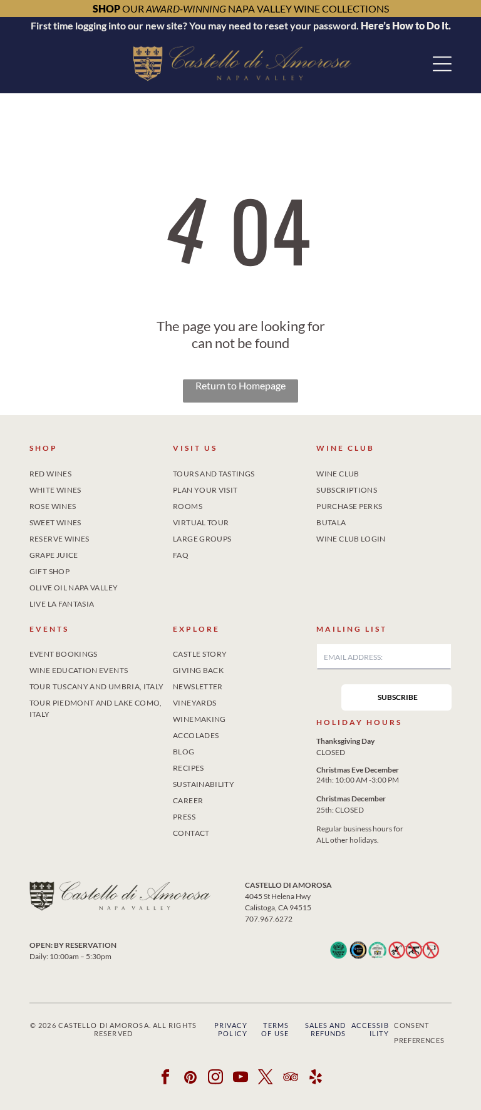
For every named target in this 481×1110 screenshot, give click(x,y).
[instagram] (216, 1078)
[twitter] (266, 1078)
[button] (442, 63)
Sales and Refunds (325, 1029)
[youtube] (241, 1078)
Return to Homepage (240, 385)
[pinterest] (191, 1078)
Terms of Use (275, 1029)
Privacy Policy (230, 1029)
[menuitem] (97, 471)
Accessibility (370, 1029)
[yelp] (316, 1078)
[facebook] (166, 1078)
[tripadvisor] (291, 1078)
